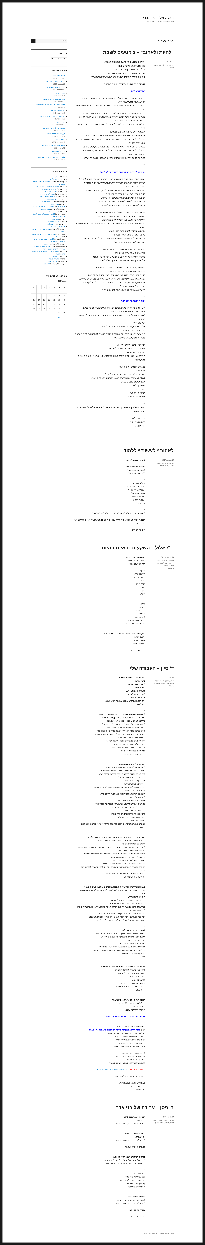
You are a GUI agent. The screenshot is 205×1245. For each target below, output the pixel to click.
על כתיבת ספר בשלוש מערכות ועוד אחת (51, 157)
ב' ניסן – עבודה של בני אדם (144, 1107)
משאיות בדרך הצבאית (58, 111)
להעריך (162, 681)
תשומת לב (166, 565)
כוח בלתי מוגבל (54, 259)
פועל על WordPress (150, 1234)
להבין (167, 563)
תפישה (162, 466)
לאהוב (172, 65)
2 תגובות (171, 569)
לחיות (167, 65)
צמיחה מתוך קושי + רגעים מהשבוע (53, 145)
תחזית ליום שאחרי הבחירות (46, 194)
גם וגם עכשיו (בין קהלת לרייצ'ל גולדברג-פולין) (50, 105)
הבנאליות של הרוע (53, 199)
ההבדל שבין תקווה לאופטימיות (55, 87)
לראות (162, 563)
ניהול (167, 683)
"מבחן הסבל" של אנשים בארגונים (43, 207)
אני (173, 463)
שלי (166, 466)
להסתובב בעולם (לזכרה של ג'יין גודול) (52, 116)
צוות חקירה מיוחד (52, 261)
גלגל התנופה (45, 209)
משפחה (171, 466)
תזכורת (56, 236)
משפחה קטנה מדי (51, 192)
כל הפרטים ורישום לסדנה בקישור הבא (112, 1070)
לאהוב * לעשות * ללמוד (149, 450)
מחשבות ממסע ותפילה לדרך (55, 81)
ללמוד (164, 463)
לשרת (167, 1123)
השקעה (158, 560)
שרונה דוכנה (61, 207)
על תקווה (56, 177)
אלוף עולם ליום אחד (58, 151)
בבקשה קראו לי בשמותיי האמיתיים (54, 128)
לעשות (159, 463)
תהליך (157, 1123)
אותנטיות (171, 560)
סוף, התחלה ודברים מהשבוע (55, 134)
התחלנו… (55, 219)
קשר (172, 565)
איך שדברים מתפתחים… (49, 189)
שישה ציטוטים (60, 93)
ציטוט (172, 67)
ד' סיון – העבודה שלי (152, 668)
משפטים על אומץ (54, 179)
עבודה (163, 683)
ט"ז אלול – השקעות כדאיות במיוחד (136, 547)
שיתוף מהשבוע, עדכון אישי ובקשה (54, 99)
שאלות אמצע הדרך (59, 76)
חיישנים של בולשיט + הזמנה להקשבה (47, 187)
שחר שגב (62, 226)
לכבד (157, 681)
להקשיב (160, 1120)
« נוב (59, 317)
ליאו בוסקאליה (159, 65)
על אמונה (47, 244)
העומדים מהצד (60, 140)
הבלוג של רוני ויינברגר (157, 18)
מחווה (157, 563)
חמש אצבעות (45, 202)
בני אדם (171, 1120)
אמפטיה (164, 560)
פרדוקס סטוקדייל (53, 221)
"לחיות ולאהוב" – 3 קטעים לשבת (138, 52)
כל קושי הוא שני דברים (47, 197)
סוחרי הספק (61, 122)
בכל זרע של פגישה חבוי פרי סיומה (43, 234)
